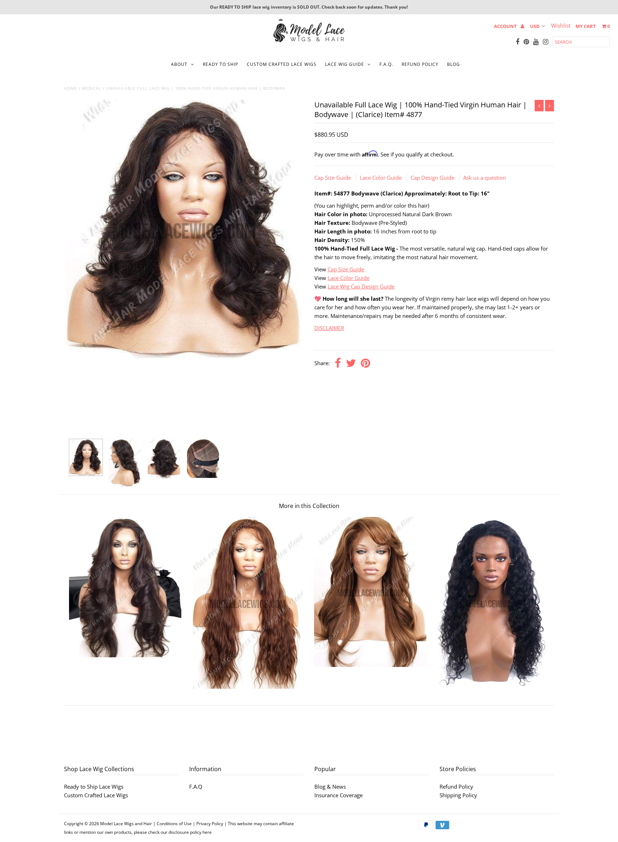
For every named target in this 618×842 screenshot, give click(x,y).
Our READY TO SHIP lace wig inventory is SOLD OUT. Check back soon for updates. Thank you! (309, 7)
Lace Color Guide (381, 177)
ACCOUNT (506, 26)
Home (70, 88)
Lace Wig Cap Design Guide (361, 286)
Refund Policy (456, 786)
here (207, 832)
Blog (453, 64)
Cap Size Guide (333, 177)
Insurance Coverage (338, 795)
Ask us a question (484, 177)
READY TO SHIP (220, 64)
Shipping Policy (458, 795)
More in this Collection (309, 506)
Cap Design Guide (433, 177)
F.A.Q (195, 786)
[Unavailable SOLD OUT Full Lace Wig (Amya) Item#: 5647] (370, 664)
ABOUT (179, 64)
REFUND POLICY (420, 64)
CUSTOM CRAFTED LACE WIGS (282, 64)
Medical (91, 88)
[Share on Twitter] (351, 363)
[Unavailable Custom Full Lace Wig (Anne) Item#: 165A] (493, 686)
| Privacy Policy (208, 824)
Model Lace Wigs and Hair (126, 824)
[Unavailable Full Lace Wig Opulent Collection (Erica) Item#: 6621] (125, 655)
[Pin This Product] (365, 363)
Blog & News (330, 786)
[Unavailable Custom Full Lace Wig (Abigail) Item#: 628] (248, 686)
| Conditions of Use (172, 824)
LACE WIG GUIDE (344, 64)
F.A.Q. (386, 64)
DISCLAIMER (329, 328)
